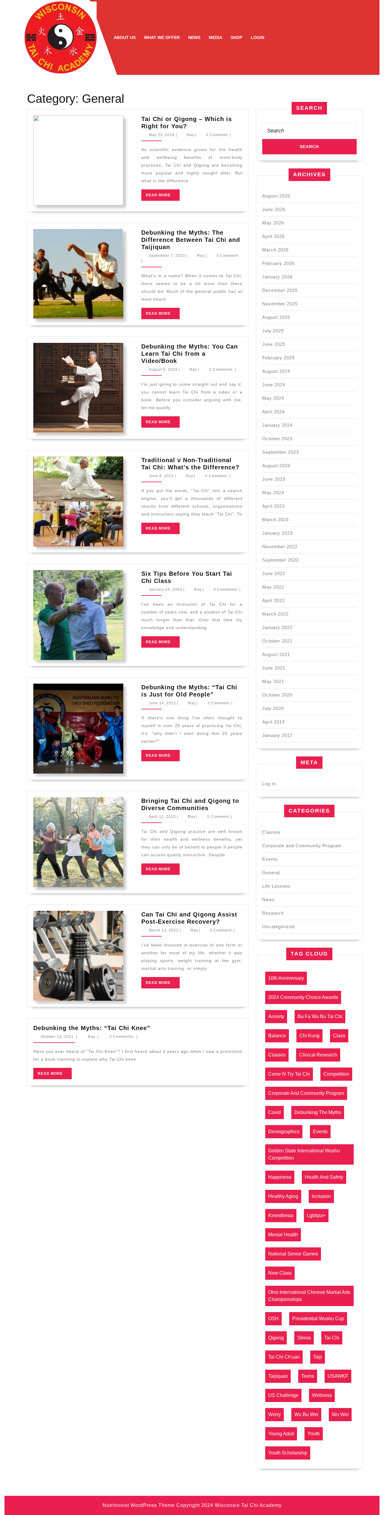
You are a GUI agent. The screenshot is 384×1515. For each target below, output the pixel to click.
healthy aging (283, 1196)
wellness (322, 1395)
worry (274, 1414)
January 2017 (277, 735)
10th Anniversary (286, 978)
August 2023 (276, 465)
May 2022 (273, 587)
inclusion (321, 1196)
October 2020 (277, 694)
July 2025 (273, 330)
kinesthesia (280, 1215)
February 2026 (278, 263)
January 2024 (277, 425)
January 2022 (277, 627)
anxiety (276, 1016)
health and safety (324, 1177)
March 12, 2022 (163, 930)
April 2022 (273, 600)
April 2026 (273, 236)
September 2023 (280, 452)
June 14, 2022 (162, 703)
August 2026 (276, 195)
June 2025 (273, 344)
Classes (271, 832)
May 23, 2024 (162, 135)
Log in (269, 783)
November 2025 (280, 303)
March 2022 (275, 613)
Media (215, 37)
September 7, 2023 (167, 256)
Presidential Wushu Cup (318, 1318)
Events (270, 859)
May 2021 (273, 681)
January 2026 (277, 276)
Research (273, 913)
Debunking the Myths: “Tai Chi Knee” (91, 1028)
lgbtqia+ (316, 1215)
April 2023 (273, 506)
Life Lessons (276, 886)
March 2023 (275, 519)
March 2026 (275, 249)
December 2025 (280, 290)
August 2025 (276, 317)
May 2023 (273, 492)
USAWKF (338, 1376)
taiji (317, 1356)
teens (307, 1376)
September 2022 (280, 560)
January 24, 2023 (165, 589)
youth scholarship (287, 1452)
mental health (283, 1234)
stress (304, 1337)
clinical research (318, 1054)
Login (257, 37)
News (194, 37)
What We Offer (162, 37)
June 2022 (273, 573)
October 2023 (277, 438)
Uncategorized (278, 926)
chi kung (309, 1035)
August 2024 (276, 371)
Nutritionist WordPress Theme (139, 1505)
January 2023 (277, 533)
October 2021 (277, 640)
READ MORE (163, 197)
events (320, 1131)
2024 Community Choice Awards (303, 997)
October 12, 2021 (57, 1037)
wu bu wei (306, 1414)
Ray (190, 135)
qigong (276, 1337)
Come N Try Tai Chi (289, 1074)
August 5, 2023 (163, 369)
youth (314, 1433)
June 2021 (273, 667)
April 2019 (273, 721)
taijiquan (278, 1376)
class (339, 1035)
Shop (236, 37)
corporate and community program (306, 1093)
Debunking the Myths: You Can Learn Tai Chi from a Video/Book (189, 353)
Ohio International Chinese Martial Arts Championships (309, 1296)
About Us (125, 37)
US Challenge (283, 1395)
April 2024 (273, 411)
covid (274, 1112)
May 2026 (273, 222)
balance (277, 1035)
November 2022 (280, 546)
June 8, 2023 (161, 476)
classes (277, 1054)
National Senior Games (293, 1253)
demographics (283, 1131)
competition (336, 1074)
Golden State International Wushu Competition (304, 1154)
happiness (279, 1177)
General (271, 872)
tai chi (331, 1337)
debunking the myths (317, 1112)
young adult (281, 1433)
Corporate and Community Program (302, 845)
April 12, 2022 (162, 817)
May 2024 (273, 398)
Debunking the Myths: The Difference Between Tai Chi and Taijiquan (190, 239)
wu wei (340, 1414)
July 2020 (273, 708)
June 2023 (273, 479)
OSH (273, 1318)
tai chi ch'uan (284, 1356)
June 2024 (273, 384)
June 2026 (273, 209)
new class (280, 1273)
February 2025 (278, 357)
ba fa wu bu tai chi (320, 1016)
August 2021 (276, 654)
